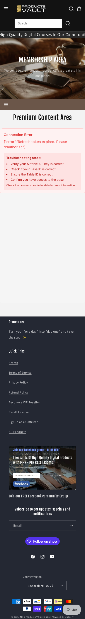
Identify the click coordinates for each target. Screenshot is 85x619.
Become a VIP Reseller (24, 402)
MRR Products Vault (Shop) (35, 616)
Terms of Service (20, 373)
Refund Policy (18, 392)
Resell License (19, 412)
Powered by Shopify (62, 616)
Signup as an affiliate (23, 422)
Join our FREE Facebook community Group (38, 496)
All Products (17, 432)
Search (13, 363)
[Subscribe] (71, 526)
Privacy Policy (18, 382)
